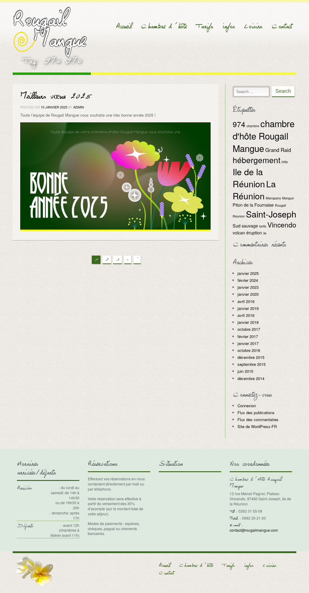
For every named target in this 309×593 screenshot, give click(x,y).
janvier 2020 (248, 294)
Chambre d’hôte (163, 26)
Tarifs (204, 26)
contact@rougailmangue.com (254, 530)
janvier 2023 (248, 287)
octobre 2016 (248, 350)
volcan (239, 233)
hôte (285, 162)
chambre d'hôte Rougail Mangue (264, 135)
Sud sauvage (245, 226)
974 (239, 124)
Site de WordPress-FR (257, 426)
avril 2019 (245, 301)
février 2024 (247, 280)
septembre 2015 (251, 364)
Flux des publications (256, 412)
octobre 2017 (248, 329)
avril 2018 (245, 315)
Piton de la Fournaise (253, 205)
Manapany (273, 198)
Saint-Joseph (271, 214)
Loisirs (253, 26)
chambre (253, 126)
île (264, 233)
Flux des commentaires (258, 419)
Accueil (124, 26)
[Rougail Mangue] (50, 30)
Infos (228, 26)
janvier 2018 (248, 322)
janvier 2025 (248, 273)
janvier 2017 (248, 343)
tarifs (262, 226)
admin (78, 107)
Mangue (288, 198)
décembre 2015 (250, 357)
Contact (281, 26)
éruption (254, 233)
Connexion (246, 405)
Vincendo (281, 224)
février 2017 (247, 336)
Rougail (280, 205)
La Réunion (254, 189)
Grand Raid (278, 149)
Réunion (239, 216)
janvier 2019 (248, 308)
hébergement (256, 159)
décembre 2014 (250, 378)
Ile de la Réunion (249, 177)
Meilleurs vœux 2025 (55, 96)
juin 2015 (245, 371)
